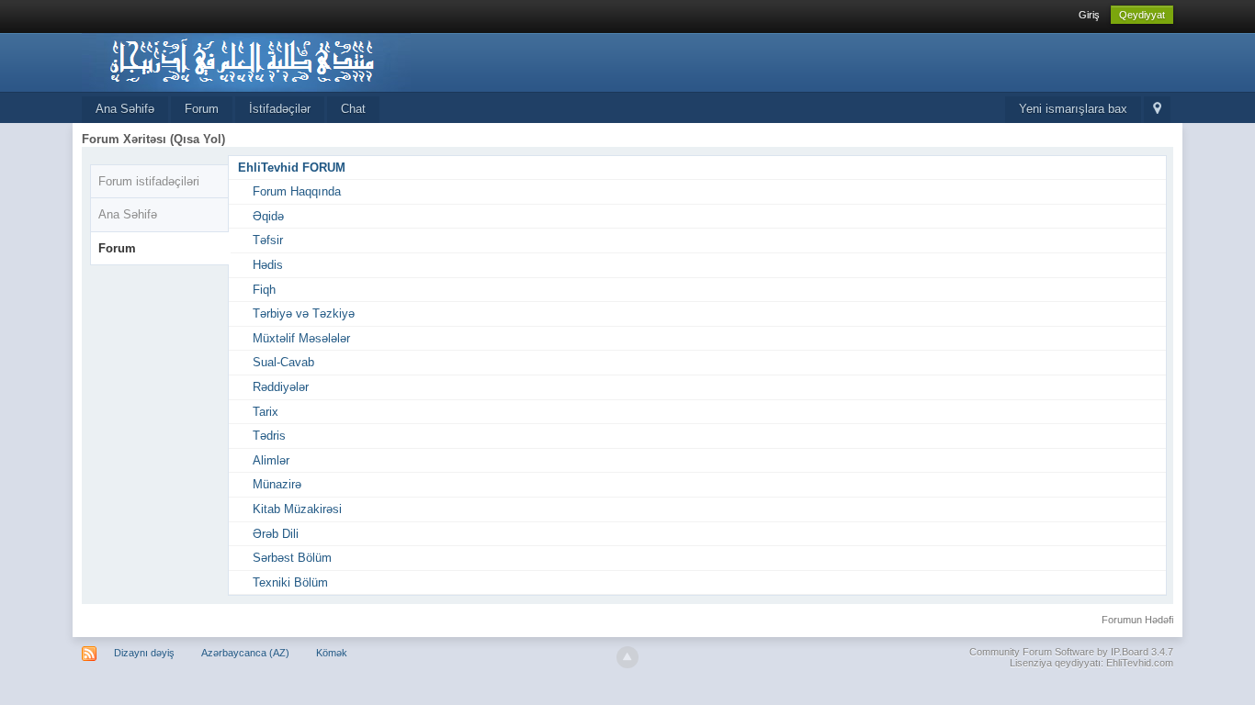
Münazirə (277, 484)
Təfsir (268, 240)
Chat (353, 109)
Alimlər (271, 460)
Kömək (331, 652)
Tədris (269, 435)
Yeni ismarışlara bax (1073, 109)
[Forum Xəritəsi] (1157, 109)
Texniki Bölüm (290, 582)
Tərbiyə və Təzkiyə (304, 313)
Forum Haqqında (297, 191)
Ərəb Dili (276, 534)
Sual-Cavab (283, 362)
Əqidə (268, 216)
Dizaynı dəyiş (144, 652)
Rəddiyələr (281, 387)
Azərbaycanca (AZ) (245, 652)
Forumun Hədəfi (1137, 619)
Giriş (1089, 14)
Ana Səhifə (125, 109)
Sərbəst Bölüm (292, 558)
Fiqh (264, 290)
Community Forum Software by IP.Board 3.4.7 (1071, 651)
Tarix (265, 412)
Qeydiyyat (1142, 14)
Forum (202, 109)
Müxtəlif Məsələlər (301, 338)
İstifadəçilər (280, 109)
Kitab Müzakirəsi (297, 509)
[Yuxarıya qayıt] (627, 657)
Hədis (268, 265)
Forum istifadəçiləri (148, 181)
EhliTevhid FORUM (291, 167)
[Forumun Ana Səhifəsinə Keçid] (246, 61)
